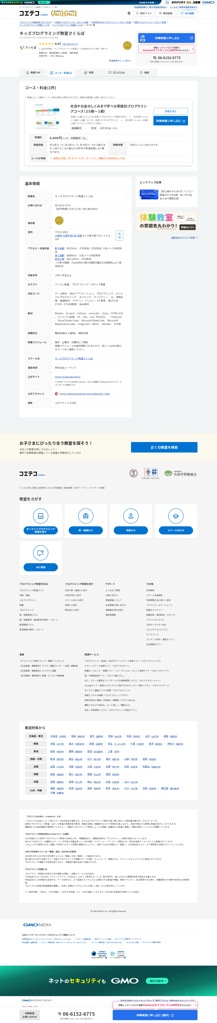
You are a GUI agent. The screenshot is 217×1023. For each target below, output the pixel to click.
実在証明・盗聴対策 (29, 942)
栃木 (71, 743)
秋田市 (136, 736)
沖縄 (52, 792)
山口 (126, 781)
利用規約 (150, 590)
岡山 (89, 781)
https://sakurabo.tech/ (67, 376)
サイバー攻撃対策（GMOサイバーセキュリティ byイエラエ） (64, 942)
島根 (71, 781)
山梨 (126, 759)
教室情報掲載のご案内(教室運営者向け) (150, 7)
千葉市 (140, 743)
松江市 (79, 781)
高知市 (116, 774)
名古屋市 (98, 751)
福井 (108, 759)
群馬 (91, 743)
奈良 (126, 766)
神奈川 (170, 743)
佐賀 (71, 788)
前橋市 (99, 743)
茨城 (52, 743)
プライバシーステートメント (159, 604)
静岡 (71, 751)
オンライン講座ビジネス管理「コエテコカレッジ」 (108, 690)
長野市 (153, 759)
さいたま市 (120, 743)
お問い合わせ (112, 595)
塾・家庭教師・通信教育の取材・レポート (38, 619)
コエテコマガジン (27, 600)
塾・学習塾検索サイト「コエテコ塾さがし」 (105, 675)
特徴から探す (71, 604)
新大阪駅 (59, 248)
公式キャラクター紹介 (156, 624)
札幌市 (63, 736)
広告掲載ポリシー (154, 644)
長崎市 (97, 788)
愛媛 (89, 774)
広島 (108, 781)
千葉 (132, 743)
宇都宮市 (80, 743)
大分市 (134, 788)
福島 (166, 736)
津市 (117, 751)
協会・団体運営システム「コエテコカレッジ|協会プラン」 (111, 709)
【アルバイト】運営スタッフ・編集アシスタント (41, 660)
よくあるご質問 (113, 590)
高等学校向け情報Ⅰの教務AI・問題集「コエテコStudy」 (110, 700)
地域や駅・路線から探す (76, 590)
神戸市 (116, 766)
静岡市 (79, 751)
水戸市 (60, 743)
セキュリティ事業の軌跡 (151, 942)
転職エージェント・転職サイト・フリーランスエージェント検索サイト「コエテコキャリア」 (127, 670)
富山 (71, 759)
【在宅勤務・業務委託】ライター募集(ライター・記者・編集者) (48, 665)
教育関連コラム (26, 624)
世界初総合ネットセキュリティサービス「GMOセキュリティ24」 (47, 939)
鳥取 (52, 781)
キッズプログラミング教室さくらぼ (74, 358)
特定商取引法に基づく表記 (158, 600)
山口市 (134, 781)
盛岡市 (99, 736)
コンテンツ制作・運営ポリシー (160, 639)
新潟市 (60, 759)
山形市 (155, 736)
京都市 (79, 766)
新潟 (52, 759)
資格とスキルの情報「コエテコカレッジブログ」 (107, 695)
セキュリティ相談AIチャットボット (128, 939)
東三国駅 (59, 255)
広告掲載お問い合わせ (116, 604)
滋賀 (52, 766)
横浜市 (179, 743)
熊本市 (116, 788)
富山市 (79, 759)
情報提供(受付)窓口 (114, 609)
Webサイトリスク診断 (102, 939)
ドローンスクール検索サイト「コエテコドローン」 (108, 665)
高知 (108, 774)
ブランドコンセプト (155, 619)
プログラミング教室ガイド (31, 590)
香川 (71, 774)
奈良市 (134, 766)
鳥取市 (60, 781)
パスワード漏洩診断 (83, 939)
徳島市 (60, 774)
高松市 (79, 774)
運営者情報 (111, 614)
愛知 (89, 751)
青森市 (81, 736)
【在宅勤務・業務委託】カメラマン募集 (37, 670)
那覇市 (60, 792)
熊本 (108, 788)
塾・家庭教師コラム (28, 614)
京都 (71, 766)
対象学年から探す (73, 595)
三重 (110, 751)
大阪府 (58, 235)
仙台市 (118, 736)
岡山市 (97, 781)
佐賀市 (79, 788)
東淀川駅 (59, 259)
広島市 (116, 781)
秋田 (129, 736)
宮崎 (145, 788)
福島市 (173, 736)
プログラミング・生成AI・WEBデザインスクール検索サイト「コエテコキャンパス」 (123, 660)
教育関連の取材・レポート (31, 629)
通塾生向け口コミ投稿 (183, 237)
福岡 (52, 788)
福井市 (116, 759)
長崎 (89, 788)
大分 (126, 788)
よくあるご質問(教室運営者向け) (184, 7)
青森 (73, 736)
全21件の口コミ (70, 43)
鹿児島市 (174, 788)
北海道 (53, 736)
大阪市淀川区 (70, 235)
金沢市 (97, 759)
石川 (89, 759)
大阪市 (97, 766)
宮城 (110, 736)
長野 (145, 759)
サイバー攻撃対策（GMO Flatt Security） (107, 942)
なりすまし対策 (133, 942)
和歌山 (146, 766)
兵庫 (108, 766)
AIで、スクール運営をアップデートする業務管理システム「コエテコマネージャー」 (123, 680)
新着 (21, 604)
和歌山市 (156, 766)
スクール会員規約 (154, 595)
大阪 (89, 766)
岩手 (92, 736)
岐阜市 (60, 751)
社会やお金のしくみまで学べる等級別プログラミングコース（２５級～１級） (108, 109)
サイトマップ (152, 634)
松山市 (97, 774)
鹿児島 (164, 788)
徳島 (52, 774)
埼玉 (110, 743)
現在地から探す (72, 609)
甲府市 (134, 759)
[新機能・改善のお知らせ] (129, 13)
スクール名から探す (74, 600)
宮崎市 (153, 788)
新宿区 (159, 743)
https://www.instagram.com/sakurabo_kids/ (85, 393)
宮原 (79, 235)
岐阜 (52, 751)
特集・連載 (24, 595)
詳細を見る (171, 111)
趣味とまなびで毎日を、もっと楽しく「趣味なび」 (108, 704)
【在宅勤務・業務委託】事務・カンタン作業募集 (41, 675)
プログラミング (26, 609)
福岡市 (60, 788)
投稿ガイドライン (154, 609)
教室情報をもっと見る (119, 60)
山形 (147, 736)
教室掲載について (114, 600)
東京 (151, 743)
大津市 (60, 766)
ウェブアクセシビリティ (157, 629)
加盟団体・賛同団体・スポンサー (161, 614)
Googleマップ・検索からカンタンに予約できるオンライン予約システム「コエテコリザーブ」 (128, 685)
